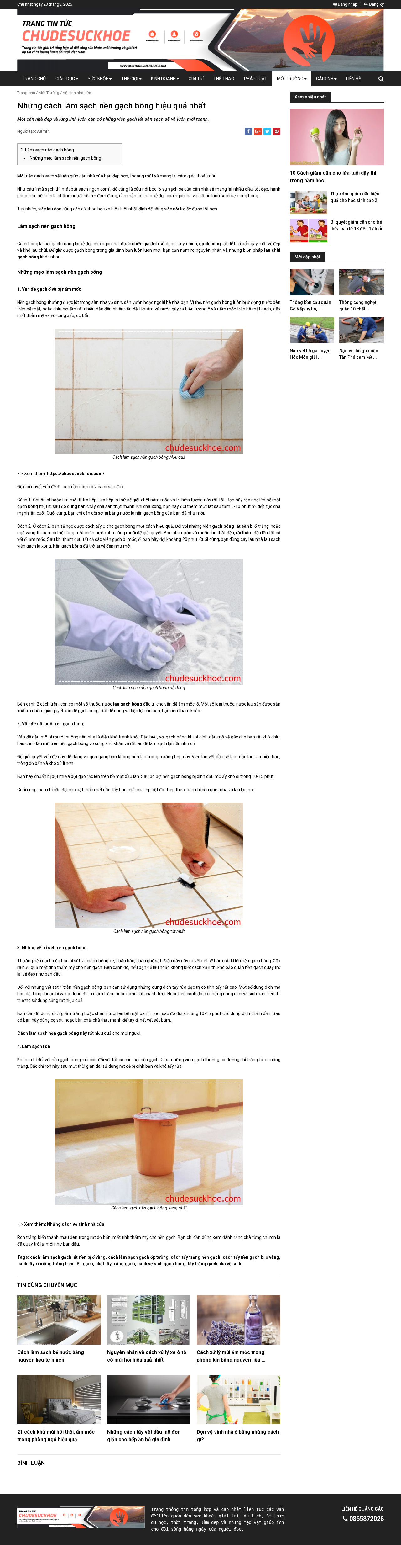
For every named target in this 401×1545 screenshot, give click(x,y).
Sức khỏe (98, 78)
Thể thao (223, 78)
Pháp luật (255, 78)
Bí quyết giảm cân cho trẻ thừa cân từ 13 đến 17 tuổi (356, 225)
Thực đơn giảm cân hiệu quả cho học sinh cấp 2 (355, 197)
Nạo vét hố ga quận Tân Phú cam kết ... (358, 354)
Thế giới (130, 78)
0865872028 (366, 1518)
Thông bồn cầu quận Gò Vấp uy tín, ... (310, 305)
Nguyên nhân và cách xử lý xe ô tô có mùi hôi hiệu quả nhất (146, 1356)
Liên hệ (353, 78)
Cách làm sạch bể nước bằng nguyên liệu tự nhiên (50, 1356)
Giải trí (196, 78)
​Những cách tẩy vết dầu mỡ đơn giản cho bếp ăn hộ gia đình (143, 1435)
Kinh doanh (164, 78)
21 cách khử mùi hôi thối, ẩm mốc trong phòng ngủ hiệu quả (56, 1435)
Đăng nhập (347, 4)
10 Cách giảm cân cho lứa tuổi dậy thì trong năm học (333, 176)
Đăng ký (376, 4)
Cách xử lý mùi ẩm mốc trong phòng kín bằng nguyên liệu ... (231, 1356)
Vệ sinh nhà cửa (77, 92)
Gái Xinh (325, 78)
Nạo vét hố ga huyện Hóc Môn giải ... (310, 354)
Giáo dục (65, 78)
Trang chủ (34, 78)
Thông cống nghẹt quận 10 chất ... (357, 305)
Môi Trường (290, 78)
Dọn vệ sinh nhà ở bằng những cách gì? (238, 1435)
